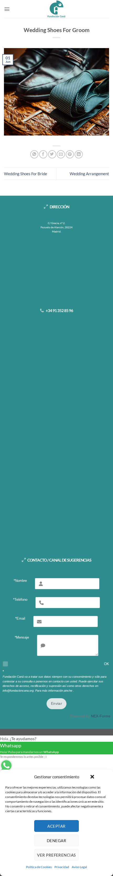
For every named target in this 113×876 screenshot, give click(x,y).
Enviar (56, 703)
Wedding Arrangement (89, 173)
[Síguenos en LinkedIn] (62, 379)
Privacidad (61, 867)
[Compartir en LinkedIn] (79, 154)
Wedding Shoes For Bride (25, 173)
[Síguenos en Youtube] (73, 379)
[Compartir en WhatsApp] (34, 154)
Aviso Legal (79, 867)
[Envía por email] (61, 154)
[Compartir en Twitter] (52, 154)
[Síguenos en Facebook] (40, 379)
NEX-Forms (100, 716)
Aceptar (56, 826)
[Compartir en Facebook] (43, 154)
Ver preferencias (56, 855)
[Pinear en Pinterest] (70, 154)
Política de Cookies (39, 867)
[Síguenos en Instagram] (51, 379)
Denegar (56, 840)
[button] (92, 776)
